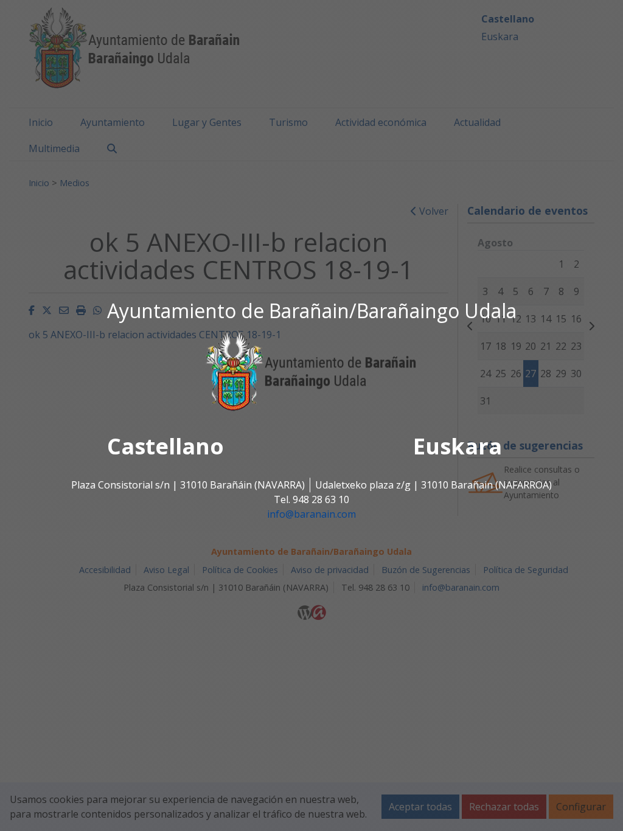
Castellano (165, 447)
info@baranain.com (311, 514)
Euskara (457, 447)
